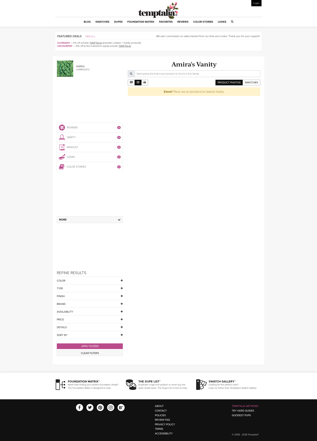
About (159, 406)
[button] (87, 22)
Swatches (251, 82)
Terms (159, 429)
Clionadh (63, 42)
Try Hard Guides (243, 410)
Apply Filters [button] (90, 346)
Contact (161, 410)
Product (229, 82)
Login (256, 3)
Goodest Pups (241, 415)
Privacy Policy (165, 424)
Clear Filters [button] (90, 353)
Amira (80, 66)
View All (90, 36)
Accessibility (164, 433)
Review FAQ (162, 419)
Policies (160, 415)
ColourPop (64, 45)
